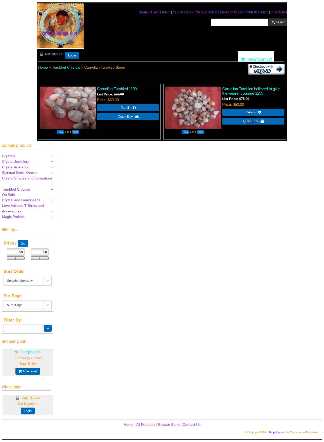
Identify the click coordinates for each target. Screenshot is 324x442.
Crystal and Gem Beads (21, 200)
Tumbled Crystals (66, 67)
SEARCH (145, 12)
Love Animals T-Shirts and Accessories (23, 208)
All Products (145, 425)
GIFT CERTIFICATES (253, 12)
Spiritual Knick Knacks (19, 173)
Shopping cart (31, 352)
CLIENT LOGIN (183, 12)
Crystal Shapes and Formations (27, 178)
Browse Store (169, 425)
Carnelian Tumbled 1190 (117, 89)
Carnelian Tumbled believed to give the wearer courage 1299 (251, 91)
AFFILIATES (162, 12)
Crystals (8, 156)
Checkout (29, 371)
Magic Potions (13, 217)
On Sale (8, 195)
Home (43, 67)
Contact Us (191, 425)
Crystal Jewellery (15, 161)
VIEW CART (279, 12)
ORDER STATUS (207, 12)
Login (72, 55)
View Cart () (258, 59)
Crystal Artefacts (15, 167)
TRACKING (229, 12)
